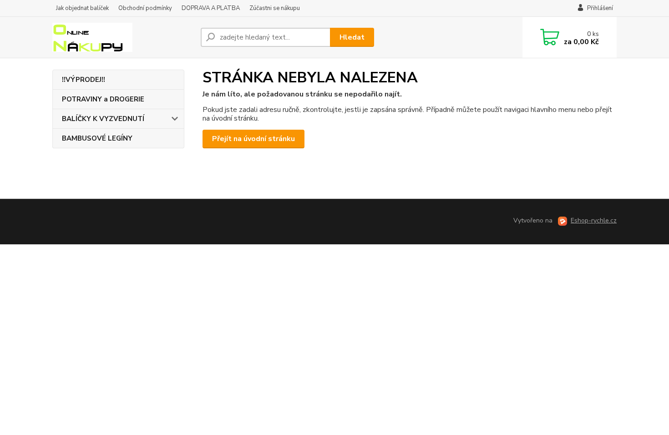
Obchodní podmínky (145, 8)
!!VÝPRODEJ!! (83, 79)
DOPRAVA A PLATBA (211, 8)
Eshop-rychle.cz (594, 220)
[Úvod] (122, 37)
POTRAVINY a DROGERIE (103, 99)
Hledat (352, 37)
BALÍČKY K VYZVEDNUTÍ (103, 118)
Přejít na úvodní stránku (253, 139)
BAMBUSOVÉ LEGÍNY (97, 138)
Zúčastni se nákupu (274, 8)
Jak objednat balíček (82, 8)
